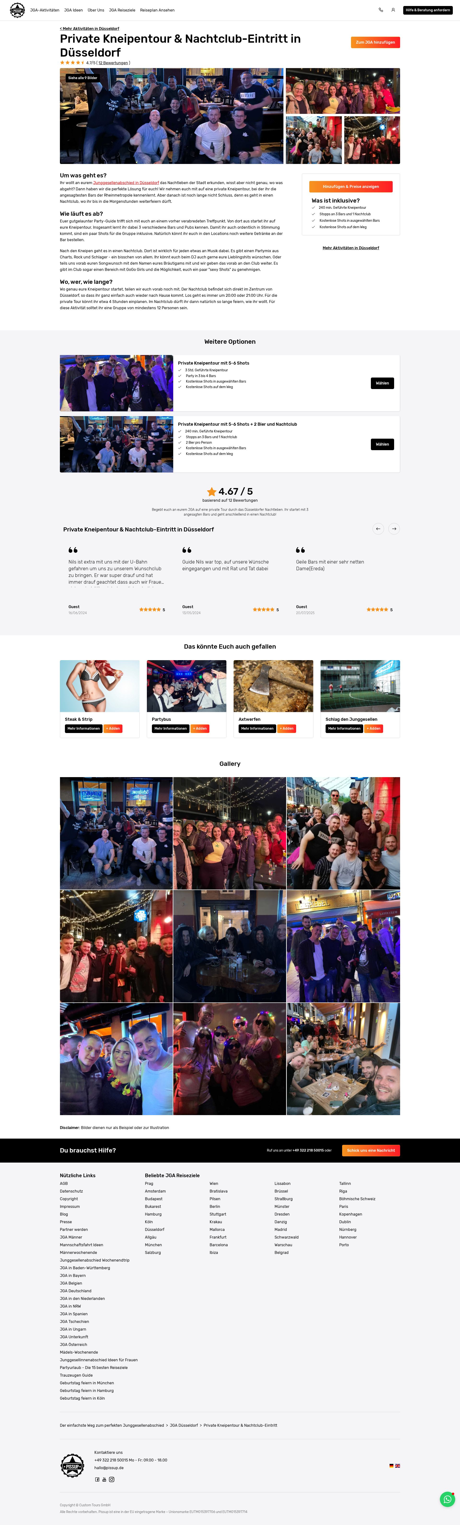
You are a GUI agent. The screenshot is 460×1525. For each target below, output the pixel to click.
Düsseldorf (154, 1229)
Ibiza (214, 1252)
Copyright (69, 1199)
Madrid (281, 1229)
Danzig (281, 1222)
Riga (343, 1191)
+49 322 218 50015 (309, 1150)
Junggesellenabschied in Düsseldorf (126, 182)
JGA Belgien (71, 1283)
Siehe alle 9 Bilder (82, 78)
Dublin (345, 1222)
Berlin (215, 1206)
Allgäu (150, 1237)
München (153, 1245)
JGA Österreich (73, 1344)
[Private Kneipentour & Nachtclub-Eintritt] (391, 1465)
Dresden (282, 1214)
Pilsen (215, 1199)
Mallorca (217, 1229)
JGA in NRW (70, 1306)
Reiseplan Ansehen (157, 10)
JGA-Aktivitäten (44, 10)
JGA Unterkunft (74, 1337)
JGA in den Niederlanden (82, 1298)
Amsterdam (155, 1191)
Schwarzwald (287, 1237)
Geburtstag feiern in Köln (82, 1398)
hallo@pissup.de (109, 1468)
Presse (66, 1222)
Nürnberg (347, 1229)
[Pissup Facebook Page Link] (97, 1479)
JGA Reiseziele (122, 10)
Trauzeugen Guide (76, 1375)
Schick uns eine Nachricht (371, 1150)
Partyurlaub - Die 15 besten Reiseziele (94, 1367)
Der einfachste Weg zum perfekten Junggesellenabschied (112, 1425)
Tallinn (345, 1183)
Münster (282, 1206)
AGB (64, 1183)
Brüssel (281, 1191)
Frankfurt (218, 1237)
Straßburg (284, 1199)
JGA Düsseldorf (184, 1425)
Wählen (382, 383)
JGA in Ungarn (73, 1329)
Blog (64, 1214)
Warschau (283, 1245)
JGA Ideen (73, 10)
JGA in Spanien (74, 1314)
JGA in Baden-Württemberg (85, 1268)
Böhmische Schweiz (357, 1199)
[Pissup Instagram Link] (112, 1479)
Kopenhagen (350, 1214)
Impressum (70, 1206)
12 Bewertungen (113, 63)
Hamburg (153, 1214)
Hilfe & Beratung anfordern (428, 10)
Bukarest (153, 1206)
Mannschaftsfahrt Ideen (81, 1245)
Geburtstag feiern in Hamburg (87, 1390)
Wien (214, 1183)
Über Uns (96, 10)
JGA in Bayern (73, 1275)
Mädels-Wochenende (79, 1352)
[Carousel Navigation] (230, 529)
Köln (149, 1222)
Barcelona (219, 1245)
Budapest (153, 1199)
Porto (344, 1245)
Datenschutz (71, 1191)
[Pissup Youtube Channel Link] (104, 1479)
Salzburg (153, 1252)
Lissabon (283, 1183)
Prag (149, 1183)
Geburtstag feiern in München (87, 1383)
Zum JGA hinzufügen (375, 42)
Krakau (216, 1222)
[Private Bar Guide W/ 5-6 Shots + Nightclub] (397, 1465)
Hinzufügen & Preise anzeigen (351, 186)
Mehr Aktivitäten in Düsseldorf (351, 248)
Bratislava (219, 1191)
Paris (343, 1206)
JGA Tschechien (74, 1321)
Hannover (348, 1237)
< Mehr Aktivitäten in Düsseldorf (89, 28)
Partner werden (74, 1229)
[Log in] (393, 10)
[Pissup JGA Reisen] (17, 10)
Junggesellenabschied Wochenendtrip (95, 1260)
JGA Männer (71, 1237)
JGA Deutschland (76, 1291)
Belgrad (282, 1252)
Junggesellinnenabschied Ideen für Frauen (99, 1360)
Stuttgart (218, 1214)
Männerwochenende (78, 1252)
